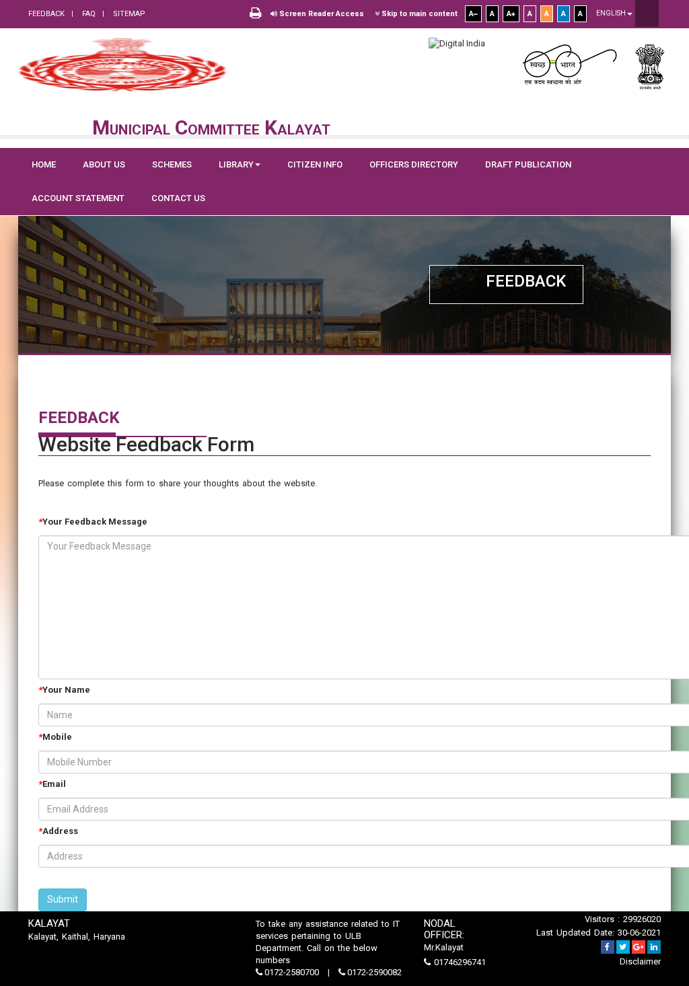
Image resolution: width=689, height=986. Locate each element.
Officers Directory (413, 164)
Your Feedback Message (94, 522)
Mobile (57, 737)
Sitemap (128, 13)
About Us (104, 164)
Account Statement (78, 198)
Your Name (66, 690)
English (611, 13)
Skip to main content (418, 13)
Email (54, 784)
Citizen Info (314, 164)
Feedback (46, 13)
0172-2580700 (291, 972)
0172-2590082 (373, 972)
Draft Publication (528, 164)
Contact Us (178, 198)
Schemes (172, 164)
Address (60, 831)
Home (44, 164)
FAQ (88, 13)
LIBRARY (236, 164)
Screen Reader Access (320, 13)
